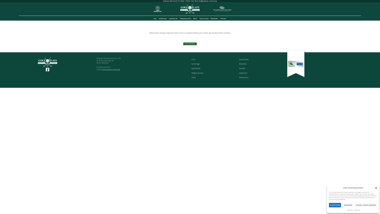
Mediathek (214, 19)
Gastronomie (204, 19)
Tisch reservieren (190, 43)
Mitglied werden (185, 19)
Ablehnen (348, 205)
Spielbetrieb (173, 19)
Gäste (195, 19)
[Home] (190, 8)
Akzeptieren (335, 205)
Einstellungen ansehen (366, 205)
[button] (376, 188)
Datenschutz (350, 210)
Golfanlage (163, 19)
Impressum (357, 210)
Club (154, 19)
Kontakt (223, 19)
